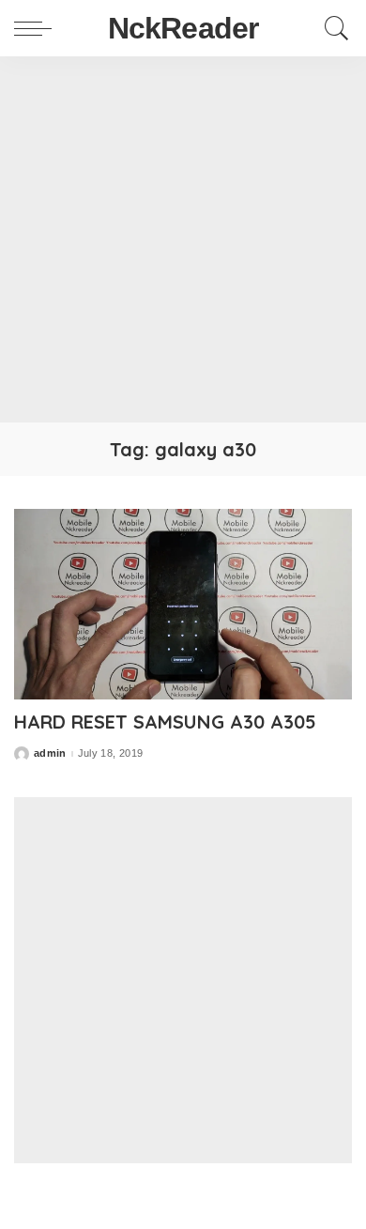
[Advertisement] (183, 239)
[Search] (332, 28)
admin (50, 753)
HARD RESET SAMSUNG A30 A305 (165, 721)
